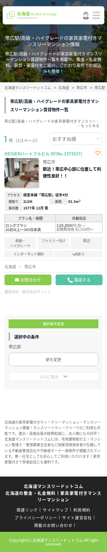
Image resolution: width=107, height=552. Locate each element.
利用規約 (81, 510)
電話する (82, 280)
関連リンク (27, 510)
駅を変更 (53, 359)
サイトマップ (55, 510)
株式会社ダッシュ (36, 291)
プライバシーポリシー (36, 517)
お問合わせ (30, 280)
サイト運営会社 (77, 517)
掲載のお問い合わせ (53, 525)
